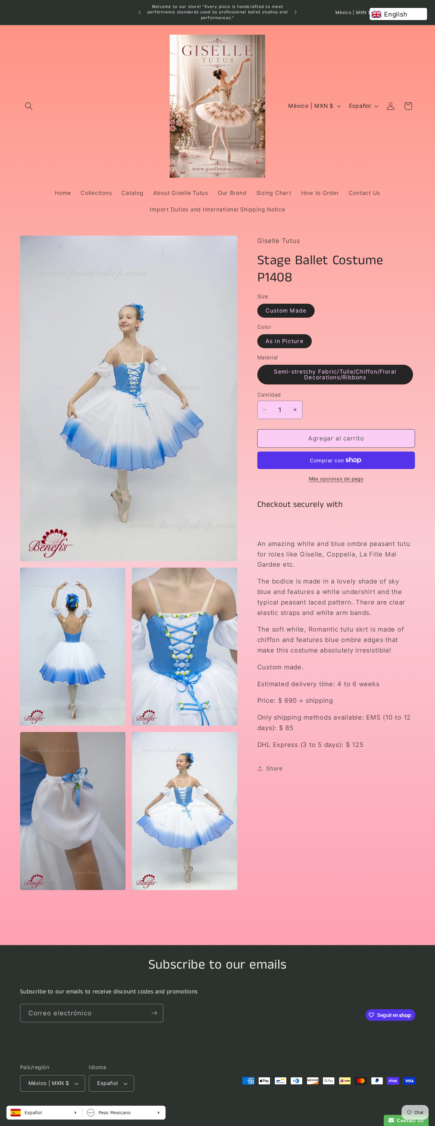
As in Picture (284, 340)
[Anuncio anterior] (139, 12)
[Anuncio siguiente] (296, 12)
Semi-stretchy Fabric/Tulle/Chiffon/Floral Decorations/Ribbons (335, 374)
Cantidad (269, 394)
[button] (29, 106)
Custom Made (286, 310)
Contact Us (409, 1120)
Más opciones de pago (336, 479)
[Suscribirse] (154, 1013)
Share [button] (274, 768)
